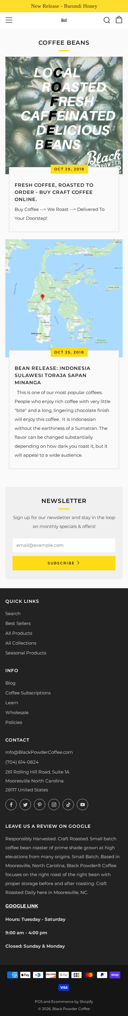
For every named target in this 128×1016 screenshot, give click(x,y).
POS (39, 1001)
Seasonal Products (25, 653)
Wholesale (17, 712)
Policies (13, 722)
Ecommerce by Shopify (72, 1001)
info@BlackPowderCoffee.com (39, 752)
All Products (18, 633)
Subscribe (61, 563)
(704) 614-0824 (22, 762)
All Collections (20, 643)
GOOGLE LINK (21, 906)
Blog (10, 683)
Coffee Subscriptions (28, 693)
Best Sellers (18, 623)
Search (13, 613)
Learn (11, 702)
